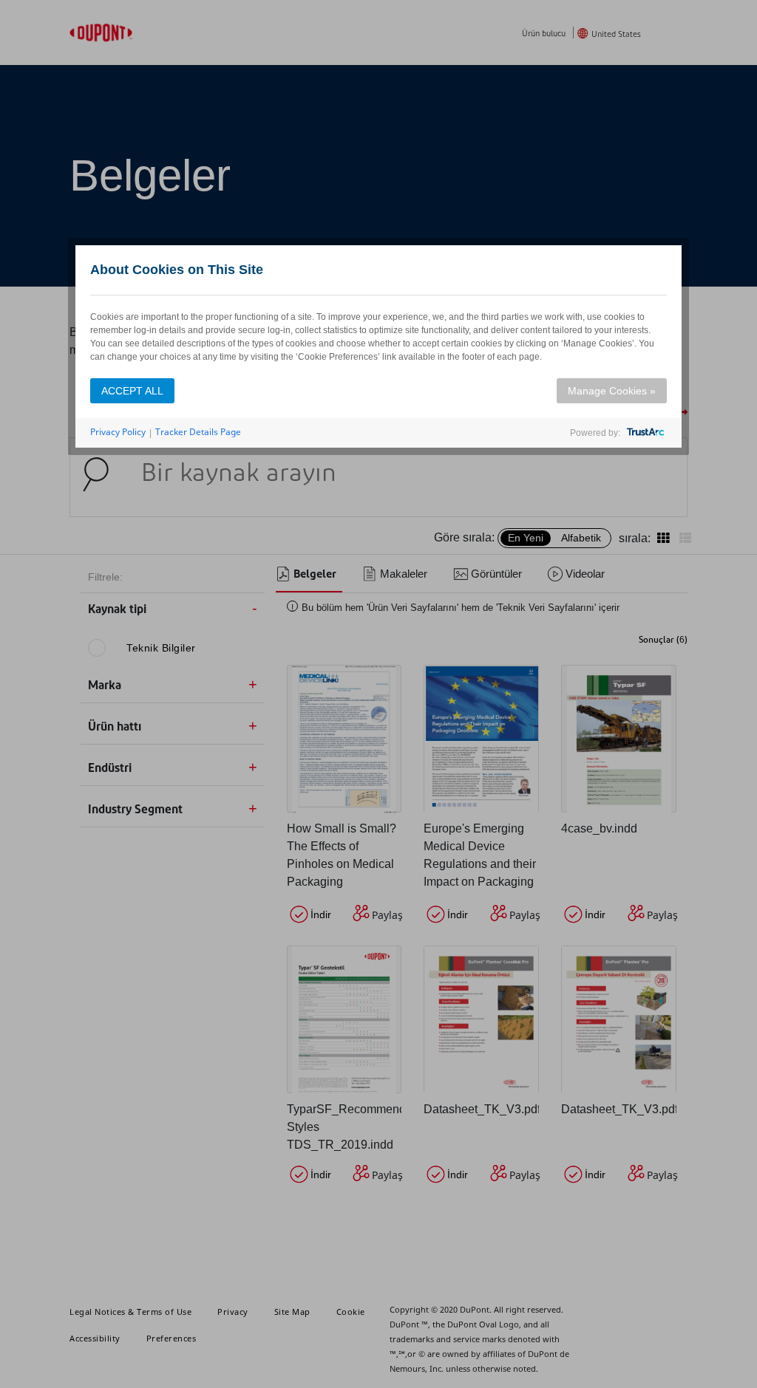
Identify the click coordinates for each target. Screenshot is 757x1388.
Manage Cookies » (612, 391)
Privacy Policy (118, 431)
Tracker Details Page (198, 431)
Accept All (132, 391)
